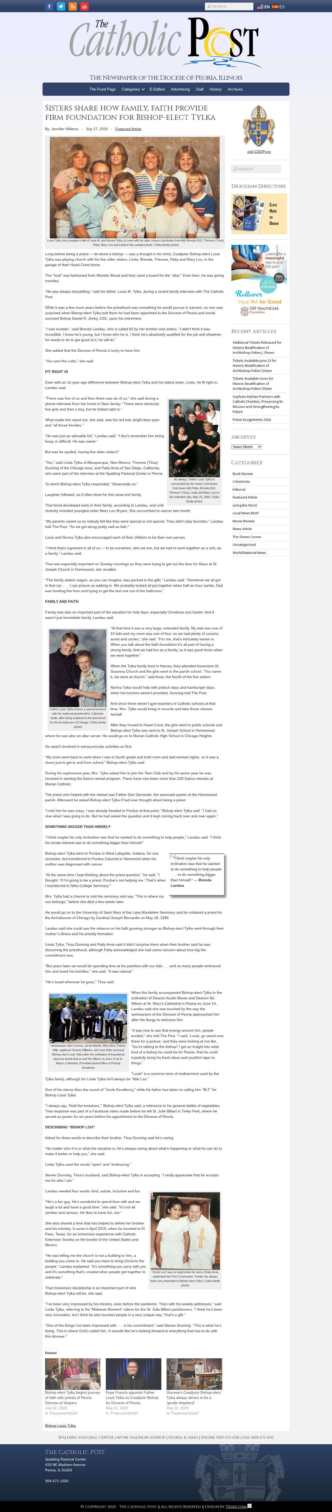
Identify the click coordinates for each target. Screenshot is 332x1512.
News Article (242, 528)
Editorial (239, 489)
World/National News (249, 552)
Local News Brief (246, 513)
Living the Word (245, 505)
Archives (235, 89)
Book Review (243, 473)
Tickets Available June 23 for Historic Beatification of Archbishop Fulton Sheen (254, 365)
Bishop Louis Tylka (60, 1425)
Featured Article (128, 129)
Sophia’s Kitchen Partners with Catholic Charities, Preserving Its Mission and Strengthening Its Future (258, 404)
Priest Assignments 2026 (252, 419)
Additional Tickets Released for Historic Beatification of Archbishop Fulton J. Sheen (257, 347)
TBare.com (236, 1506)
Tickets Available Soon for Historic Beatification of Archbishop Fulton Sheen (253, 383)
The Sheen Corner (247, 536)
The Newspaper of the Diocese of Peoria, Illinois (166, 78)
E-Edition (157, 89)
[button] (143, 89)
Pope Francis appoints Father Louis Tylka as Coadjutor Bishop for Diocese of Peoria (132, 1397)
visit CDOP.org (259, 152)
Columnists (241, 481)
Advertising (180, 89)
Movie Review (243, 521)
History (216, 89)
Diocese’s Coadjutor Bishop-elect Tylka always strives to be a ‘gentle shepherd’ (194, 1397)
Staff (200, 89)
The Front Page (102, 89)
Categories (131, 89)
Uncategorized (244, 544)
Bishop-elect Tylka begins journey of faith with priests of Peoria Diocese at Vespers (72, 1397)
